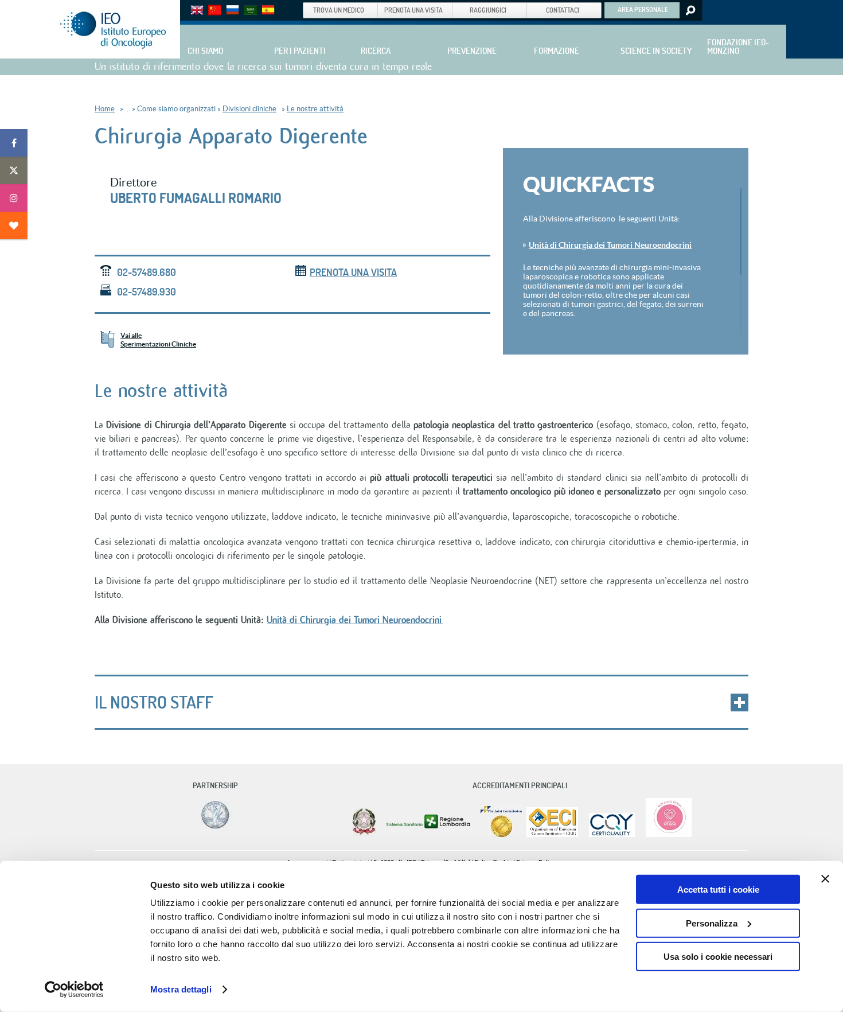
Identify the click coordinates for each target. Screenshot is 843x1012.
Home (105, 108)
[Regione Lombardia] (429, 834)
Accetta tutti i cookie (718, 889)
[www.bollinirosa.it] (664, 834)
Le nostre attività (315, 108)
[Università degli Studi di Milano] (213, 828)
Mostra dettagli (181, 989)
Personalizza (711, 923)
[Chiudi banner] (825, 879)
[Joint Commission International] (501, 834)
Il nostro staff (154, 702)
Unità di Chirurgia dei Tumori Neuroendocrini (610, 245)
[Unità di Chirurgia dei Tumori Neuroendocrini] (442, 620)
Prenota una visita (353, 272)
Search (690, 10)
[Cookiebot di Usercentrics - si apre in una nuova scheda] (74, 989)
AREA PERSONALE (643, 9)
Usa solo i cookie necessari (718, 957)
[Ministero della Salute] (364, 834)
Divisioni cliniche (249, 108)
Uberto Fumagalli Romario (196, 198)
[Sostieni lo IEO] (14, 225)
